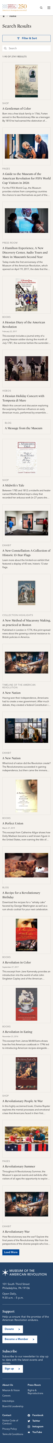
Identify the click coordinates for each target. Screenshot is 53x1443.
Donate (9, 1329)
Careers (6, 1396)
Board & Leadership (12, 1406)
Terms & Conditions (12, 1434)
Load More (11, 1252)
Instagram (37, 1427)
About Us (7, 1385)
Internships (8, 1401)
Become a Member (16, 1339)
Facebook (37, 1415)
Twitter (36, 1421)
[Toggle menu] (49, 7)
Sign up (9, 1368)
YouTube (37, 1432)
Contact (6, 1415)
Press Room (34, 1385)
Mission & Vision (11, 1390)
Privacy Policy (9, 1429)
